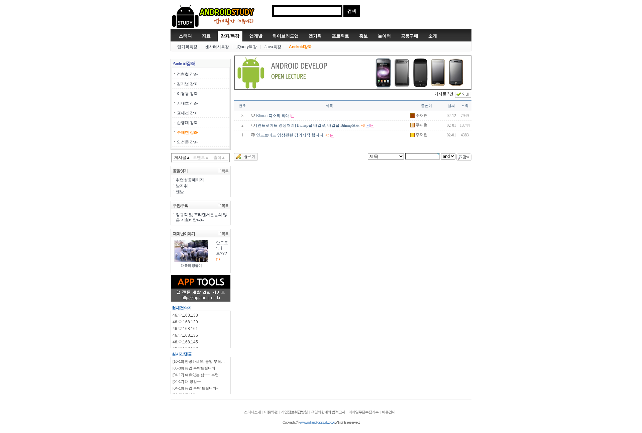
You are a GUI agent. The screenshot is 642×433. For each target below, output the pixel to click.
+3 (327, 135)
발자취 (182, 186)
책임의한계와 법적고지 (328, 412)
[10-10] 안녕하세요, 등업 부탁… (199, 361)
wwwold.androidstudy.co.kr (317, 422)
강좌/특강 (230, 35)
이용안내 (388, 412)
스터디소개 (252, 412)
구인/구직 (180, 205)
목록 (224, 171)
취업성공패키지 (190, 180)
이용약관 (271, 412)
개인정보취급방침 (294, 412)
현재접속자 (182, 308)
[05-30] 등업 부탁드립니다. (194, 368)
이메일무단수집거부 (363, 412)
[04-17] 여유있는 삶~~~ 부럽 (196, 375)
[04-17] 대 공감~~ (187, 382)
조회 (464, 106)
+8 (363, 125)
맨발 (180, 192)
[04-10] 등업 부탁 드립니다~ (195, 388)
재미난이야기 (184, 233)
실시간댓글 (182, 354)
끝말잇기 (180, 171)
